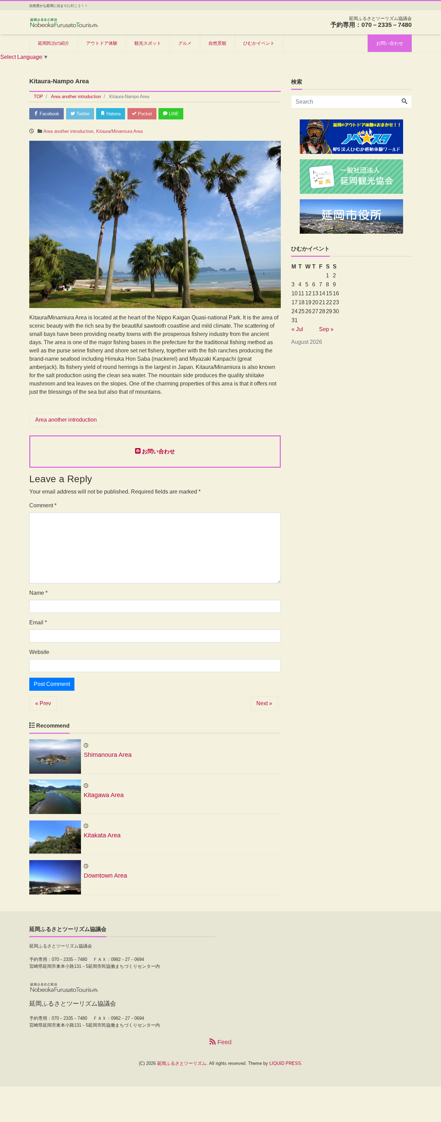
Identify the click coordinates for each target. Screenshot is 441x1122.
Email (38, 622)
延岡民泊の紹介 (53, 43)
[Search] (404, 102)
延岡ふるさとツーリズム (181, 1063)
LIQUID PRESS (285, 1063)
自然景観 (217, 43)
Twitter (82, 113)
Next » (264, 703)
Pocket (144, 113)
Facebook (48, 113)
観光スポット (147, 43)
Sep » (326, 329)
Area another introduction (68, 131)
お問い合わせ (389, 43)
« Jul (297, 329)
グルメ (185, 43)
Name (38, 593)
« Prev (43, 703)
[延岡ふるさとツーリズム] (63, 22)
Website (39, 652)
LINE (173, 113)
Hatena (113, 113)
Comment (43, 505)
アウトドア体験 (101, 43)
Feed (224, 1042)
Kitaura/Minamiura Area (119, 131)
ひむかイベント (259, 43)
